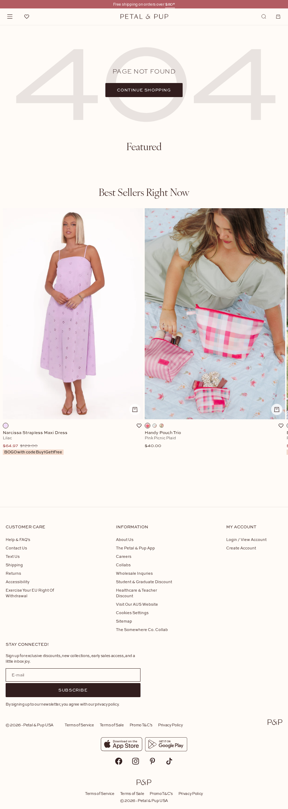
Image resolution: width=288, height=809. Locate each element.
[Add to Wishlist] (139, 425)
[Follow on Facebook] (118, 761)
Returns (13, 573)
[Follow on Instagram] (135, 761)
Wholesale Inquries (134, 573)
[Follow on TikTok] (169, 761)
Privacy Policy (170, 724)
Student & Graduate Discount (144, 581)
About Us (124, 539)
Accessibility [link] (18, 581)
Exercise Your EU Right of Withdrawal (30, 592)
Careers (123, 556)
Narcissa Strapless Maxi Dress (35, 442)
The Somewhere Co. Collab (142, 629)
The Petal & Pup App (135, 547)
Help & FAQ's (18, 539)
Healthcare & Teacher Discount (136, 592)
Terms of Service (79, 724)
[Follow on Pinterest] (152, 761)
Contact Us (16, 547)
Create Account (241, 547)
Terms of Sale (112, 724)
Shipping (14, 564)
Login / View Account (246, 539)
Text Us (13, 556)
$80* (170, 4)
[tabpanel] (144, 346)
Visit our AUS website (137, 604)
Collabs (123, 564)
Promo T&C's (141, 724)
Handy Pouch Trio (163, 439)
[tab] (144, 146)
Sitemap (124, 621)
